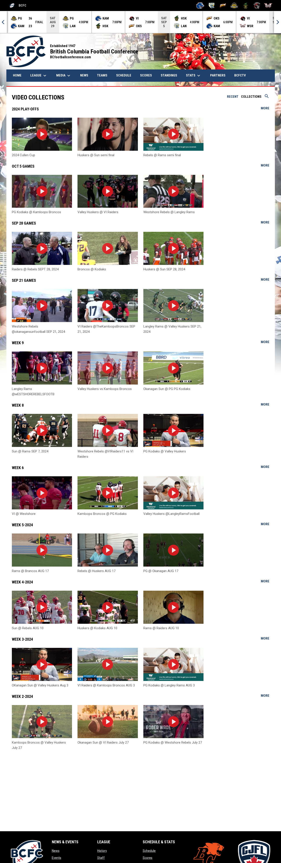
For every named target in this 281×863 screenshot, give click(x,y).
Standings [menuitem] (169, 75)
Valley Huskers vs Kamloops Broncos (104, 389)
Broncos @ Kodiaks (91, 269)
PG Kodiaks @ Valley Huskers (164, 451)
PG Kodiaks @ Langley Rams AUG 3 (169, 685)
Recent (232, 97)
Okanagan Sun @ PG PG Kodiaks (166, 389)
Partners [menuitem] (217, 75)
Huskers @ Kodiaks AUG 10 (97, 628)
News (55, 850)
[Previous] (3, 22)
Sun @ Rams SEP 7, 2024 (30, 451)
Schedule (149, 850)
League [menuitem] (38, 75)
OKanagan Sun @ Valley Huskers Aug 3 (40, 685)
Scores (147, 857)
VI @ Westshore (24, 514)
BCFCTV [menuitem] (240, 75)
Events (56, 857)
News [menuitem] (86, 75)
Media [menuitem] (63, 75)
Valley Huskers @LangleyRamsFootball (171, 514)
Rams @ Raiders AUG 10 (161, 628)
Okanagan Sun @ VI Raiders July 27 (103, 742)
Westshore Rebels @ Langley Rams (169, 212)
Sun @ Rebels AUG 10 (27, 628)
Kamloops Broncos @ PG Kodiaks (102, 514)
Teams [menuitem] (102, 75)
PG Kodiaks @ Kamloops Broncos (36, 212)
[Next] (277, 22)
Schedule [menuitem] (123, 75)
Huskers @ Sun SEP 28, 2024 (164, 269)
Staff (101, 857)
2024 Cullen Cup (23, 155)
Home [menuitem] (17, 75)
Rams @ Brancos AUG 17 (30, 571)
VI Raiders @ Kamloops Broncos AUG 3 (106, 685)
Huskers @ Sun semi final (95, 155)
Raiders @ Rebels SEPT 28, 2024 (35, 269)
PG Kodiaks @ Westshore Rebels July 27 (172, 742)
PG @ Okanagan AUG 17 (160, 571)
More (265, 108)
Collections (251, 97)
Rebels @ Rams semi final (162, 155)
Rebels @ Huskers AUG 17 (96, 571)
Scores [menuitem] (146, 75)
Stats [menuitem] (193, 75)
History (102, 850)
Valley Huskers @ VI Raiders (97, 212)
